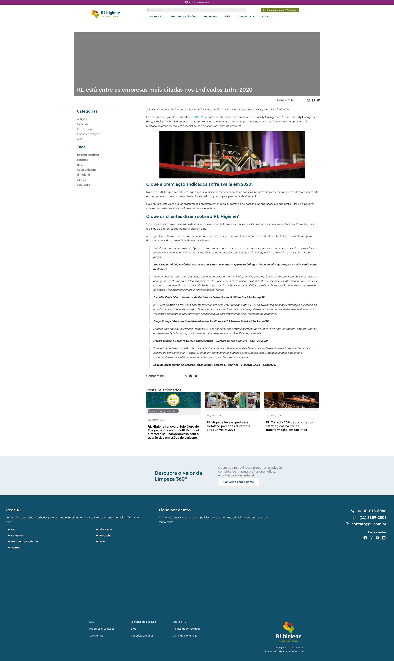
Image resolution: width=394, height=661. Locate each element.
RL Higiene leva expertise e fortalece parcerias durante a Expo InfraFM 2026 (228, 426)
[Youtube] (377, 537)
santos (81, 179)
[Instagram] (371, 537)
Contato (267, 16)
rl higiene (83, 174)
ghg (79, 164)
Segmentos (210, 16)
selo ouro (83, 184)
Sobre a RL (156, 16)
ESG (227, 16)
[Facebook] (365, 537)
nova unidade (86, 170)
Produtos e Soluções (183, 16)
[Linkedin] (383, 537)
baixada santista (88, 155)
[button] (308, 100)
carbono (82, 160)
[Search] (244, 10)
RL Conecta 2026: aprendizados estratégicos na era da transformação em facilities (289, 426)
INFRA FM (196, 117)
